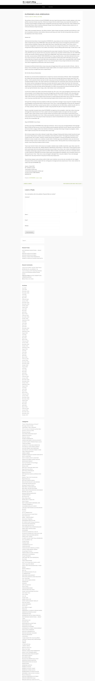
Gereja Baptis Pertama (27, 551)
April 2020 (24, 373)
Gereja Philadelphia (26, 555)
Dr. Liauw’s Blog (29, 2)
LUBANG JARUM (26, 645)
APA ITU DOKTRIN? (26, 456)
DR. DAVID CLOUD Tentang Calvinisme (31, 522)
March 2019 (24, 392)
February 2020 (25, 376)
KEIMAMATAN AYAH (26, 613)
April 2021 (24, 355)
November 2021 (25, 344)
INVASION (24, 583)
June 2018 (24, 402)
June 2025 (24, 296)
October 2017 (25, 415)
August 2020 (25, 366)
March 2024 (24, 313)
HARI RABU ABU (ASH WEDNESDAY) (30, 557)
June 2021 (24, 352)
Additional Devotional (26, 435)
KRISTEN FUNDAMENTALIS (28, 631)
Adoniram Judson (26, 437)
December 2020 (25, 362)
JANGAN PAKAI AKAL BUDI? (28, 589)
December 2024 (25, 302)
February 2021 (25, 358)
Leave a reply (39, 177)
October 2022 (25, 329)
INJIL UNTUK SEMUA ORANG (28, 580)
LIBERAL (24, 642)
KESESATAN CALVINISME (28, 626)
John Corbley (25, 594)
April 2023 (24, 326)
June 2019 (24, 389)
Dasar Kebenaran (26, 515)
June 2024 (24, 309)
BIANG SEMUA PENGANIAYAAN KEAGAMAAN (32, 490)
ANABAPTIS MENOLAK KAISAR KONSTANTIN (32, 258)
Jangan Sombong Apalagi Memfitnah (30, 591)
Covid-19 (24, 510)
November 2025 (25, 292)
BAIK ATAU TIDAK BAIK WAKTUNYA (30, 467)
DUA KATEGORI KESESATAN (28, 523)
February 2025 (25, 299)
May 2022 (24, 337)
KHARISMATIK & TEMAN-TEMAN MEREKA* (32, 628)
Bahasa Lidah (25, 465)
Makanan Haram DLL (27, 647)
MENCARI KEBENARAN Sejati (28, 677)
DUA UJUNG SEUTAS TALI (28, 525)
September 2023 (25, 320)
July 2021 (24, 350)
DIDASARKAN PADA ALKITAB (28, 520)
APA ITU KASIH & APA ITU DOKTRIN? (30, 457)
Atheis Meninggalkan (26, 464)
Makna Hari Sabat (29, 278)
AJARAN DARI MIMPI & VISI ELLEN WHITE (31, 440)
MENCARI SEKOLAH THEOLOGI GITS (30, 679)
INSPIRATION (25, 581)
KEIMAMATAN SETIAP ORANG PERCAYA (31, 615)
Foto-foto (51, 6)
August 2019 (25, 386)
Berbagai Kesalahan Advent (28, 485)
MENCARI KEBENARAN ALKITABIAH (30, 676)
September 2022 (25, 331)
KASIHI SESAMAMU (26, 604)
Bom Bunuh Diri (25, 496)
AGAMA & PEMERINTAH (27, 438)
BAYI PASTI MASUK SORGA (28, 480)
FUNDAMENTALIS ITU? (27, 544)
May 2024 (24, 310)
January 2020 (25, 378)
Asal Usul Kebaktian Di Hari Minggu (30, 462)
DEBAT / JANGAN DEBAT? (28, 517)
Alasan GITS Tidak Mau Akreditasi (34, 270)
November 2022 (25, 328)
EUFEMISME (32, 177)
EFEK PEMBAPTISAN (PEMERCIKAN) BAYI (31, 526)
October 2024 (25, 305)
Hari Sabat (24, 559)
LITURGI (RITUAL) (26, 644)
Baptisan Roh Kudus (26, 472)
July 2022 (24, 334)
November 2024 (25, 304)
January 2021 (25, 360)
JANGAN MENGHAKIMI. (27, 588)
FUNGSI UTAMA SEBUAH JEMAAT (30, 549)
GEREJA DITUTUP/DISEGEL (28, 554)
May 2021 (24, 353)
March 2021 (24, 357)
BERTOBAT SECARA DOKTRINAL (29, 488)
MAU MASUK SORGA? (27, 655)
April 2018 (24, 405)
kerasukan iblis (25, 621)
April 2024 (24, 312)
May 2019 (24, 390)
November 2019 (25, 381)
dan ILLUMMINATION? (27, 512)
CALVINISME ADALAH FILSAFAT (29, 506)
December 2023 (25, 317)
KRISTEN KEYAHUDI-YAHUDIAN (29, 633)
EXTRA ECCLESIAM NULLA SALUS (30, 531)
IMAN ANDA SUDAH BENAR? (28, 575)
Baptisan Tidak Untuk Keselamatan (29, 477)
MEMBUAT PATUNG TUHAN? (28, 668)
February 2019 (25, 394)
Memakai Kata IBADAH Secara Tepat (30, 658)
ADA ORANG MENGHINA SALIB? (29, 433)
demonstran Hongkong (27, 518)
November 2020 (25, 363)
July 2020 (24, 368)
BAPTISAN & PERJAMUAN (28, 470)
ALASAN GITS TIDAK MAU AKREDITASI (31, 445)
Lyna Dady (39, 16)
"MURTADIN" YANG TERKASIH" (29, 427)
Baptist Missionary (26, 478)
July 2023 (24, 321)
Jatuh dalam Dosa (26, 592)
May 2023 (24, 325)
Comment (27, 197)
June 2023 (24, 323)
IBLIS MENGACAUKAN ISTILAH (29, 571)
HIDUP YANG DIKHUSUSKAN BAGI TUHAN (31, 565)
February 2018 (25, 408)
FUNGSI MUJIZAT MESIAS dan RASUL (31, 547)
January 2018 (25, 410)
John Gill (24, 596)
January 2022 (25, 342)
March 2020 (24, 374)
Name (26, 214)
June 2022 (24, 336)
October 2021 (25, 345)
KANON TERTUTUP (26, 599)
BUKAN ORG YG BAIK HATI (28, 499)
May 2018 (24, 403)
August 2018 (25, 400)
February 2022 (25, 341)
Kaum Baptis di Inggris (27, 607)
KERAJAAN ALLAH (26, 620)
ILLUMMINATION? (26, 573)
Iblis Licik (24, 570)
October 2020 (25, 365)
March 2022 (24, 339)
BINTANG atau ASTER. (27, 491)
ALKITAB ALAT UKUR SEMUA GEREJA (30, 446)
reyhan (23, 267)
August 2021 (25, 349)
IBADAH (24, 567)
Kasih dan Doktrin (26, 602)
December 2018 (25, 397)
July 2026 (24, 288)
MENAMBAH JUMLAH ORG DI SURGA (30, 673)
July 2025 (24, 294)
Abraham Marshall (26, 432)
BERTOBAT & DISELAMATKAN (29, 486)
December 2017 (25, 411)
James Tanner (25, 586)
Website (26, 225)
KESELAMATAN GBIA (27, 624)
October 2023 (25, 318)
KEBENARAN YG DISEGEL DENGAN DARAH (32, 610)
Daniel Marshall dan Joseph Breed (29, 514)
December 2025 (25, 291)
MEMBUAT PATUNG (26, 666)
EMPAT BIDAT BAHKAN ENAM (29, 528)
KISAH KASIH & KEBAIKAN (28, 629)
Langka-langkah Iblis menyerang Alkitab (31, 637)
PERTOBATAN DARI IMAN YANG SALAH (73, 183)
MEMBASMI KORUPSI (27, 665)
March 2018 (24, 406)
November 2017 (25, 413)
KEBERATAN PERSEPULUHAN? (29, 612)
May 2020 (24, 371)
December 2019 (25, 379)
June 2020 (24, 370)
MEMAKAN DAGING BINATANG (29, 660)
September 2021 (25, 347)
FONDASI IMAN (25, 543)
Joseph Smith (25, 597)
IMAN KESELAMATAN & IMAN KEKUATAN (31, 576)
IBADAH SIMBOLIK (26, 568)
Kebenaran (24, 608)
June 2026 (24, 289)
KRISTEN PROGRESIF (27, 634)
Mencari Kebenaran (26, 674)
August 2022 (25, 333)
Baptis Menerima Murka (27, 469)
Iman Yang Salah (26, 578)
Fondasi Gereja (25, 541)
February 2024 (25, 315)
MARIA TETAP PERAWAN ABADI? (29, 652)
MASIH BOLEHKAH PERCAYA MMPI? (30, 653)
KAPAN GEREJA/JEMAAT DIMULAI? (30, 600)
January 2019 (25, 395)
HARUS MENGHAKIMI (27, 560)
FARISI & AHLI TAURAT (27, 536)
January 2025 (25, 300)
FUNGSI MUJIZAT (26, 546)
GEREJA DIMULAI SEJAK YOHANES (30, 552)
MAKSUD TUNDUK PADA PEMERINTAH (31, 256)
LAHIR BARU (25, 636)
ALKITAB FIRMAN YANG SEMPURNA (30, 448)
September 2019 (25, 384)
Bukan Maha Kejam (26, 498)
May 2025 (24, 297)
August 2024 (25, 307)
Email (26, 220)
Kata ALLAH (24, 605)
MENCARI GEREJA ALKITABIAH (29, 253)
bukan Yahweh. (25, 501)
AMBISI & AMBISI (27, 183)
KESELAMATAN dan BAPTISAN (29, 623)
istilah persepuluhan (26, 584)
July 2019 (24, 387)
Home (43, 6)
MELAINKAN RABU (26, 657)
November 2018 (25, 398)
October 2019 (25, 382)
